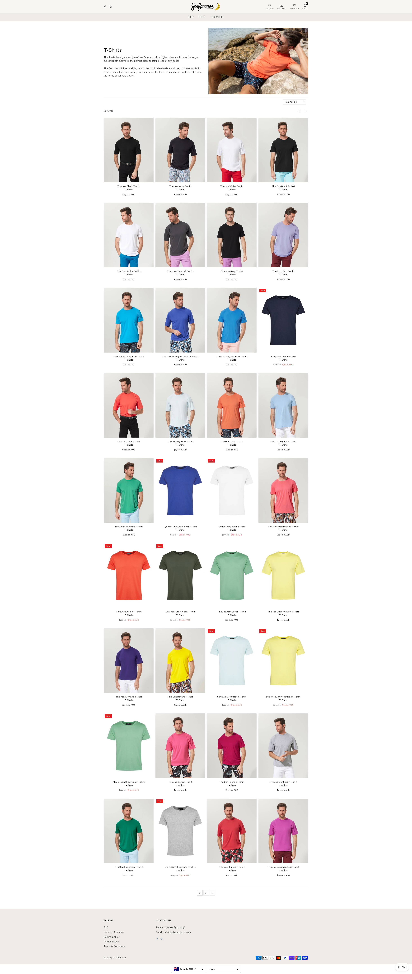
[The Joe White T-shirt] (232, 150)
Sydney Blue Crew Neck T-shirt (180, 528)
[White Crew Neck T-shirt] (232, 490)
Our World (217, 17)
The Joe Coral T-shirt (128, 443)
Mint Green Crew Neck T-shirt (129, 784)
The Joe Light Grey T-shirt (283, 784)
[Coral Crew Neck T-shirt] (129, 575)
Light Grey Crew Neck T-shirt (180, 869)
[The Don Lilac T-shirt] (283, 235)
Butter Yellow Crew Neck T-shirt (283, 698)
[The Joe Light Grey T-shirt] (283, 745)
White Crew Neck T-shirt (232, 528)
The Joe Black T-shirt (128, 188)
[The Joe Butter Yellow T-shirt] (283, 575)
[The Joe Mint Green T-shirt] (232, 575)
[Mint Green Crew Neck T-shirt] (129, 745)
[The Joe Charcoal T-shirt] (180, 235)
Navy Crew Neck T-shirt (283, 358)
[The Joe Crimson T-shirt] (232, 831)
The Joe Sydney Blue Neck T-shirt (180, 358)
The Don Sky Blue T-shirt (283, 443)
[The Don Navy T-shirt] (232, 235)
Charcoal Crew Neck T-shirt (180, 613)
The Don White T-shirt (128, 273)
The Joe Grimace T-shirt (129, 698)
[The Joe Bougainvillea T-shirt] (283, 831)
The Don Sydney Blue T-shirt (128, 358)
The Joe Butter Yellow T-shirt (283, 613)
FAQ (106, 927)
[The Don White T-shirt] (129, 235)
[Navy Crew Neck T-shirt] (283, 320)
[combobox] (188, 969)
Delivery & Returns (114, 932)
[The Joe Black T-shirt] (129, 150)
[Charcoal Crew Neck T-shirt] (180, 575)
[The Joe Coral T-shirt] (129, 405)
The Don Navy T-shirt (231, 273)
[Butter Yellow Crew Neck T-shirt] (283, 660)
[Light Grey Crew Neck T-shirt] (180, 831)
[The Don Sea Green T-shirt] (129, 831)
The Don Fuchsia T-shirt (231, 784)
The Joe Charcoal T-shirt (180, 273)
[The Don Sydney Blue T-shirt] (129, 320)
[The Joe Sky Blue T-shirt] (180, 405)
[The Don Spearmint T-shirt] (129, 490)
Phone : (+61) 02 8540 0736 (170, 927)
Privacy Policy (111, 941)
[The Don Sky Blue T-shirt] (283, 405)
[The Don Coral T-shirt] (232, 405)
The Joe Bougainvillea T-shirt (283, 869)
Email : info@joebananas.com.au (173, 932)
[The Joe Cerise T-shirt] (180, 745)
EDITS (202, 17)
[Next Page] (212, 893)
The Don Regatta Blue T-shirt (231, 358)
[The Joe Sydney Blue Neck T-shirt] (180, 320)
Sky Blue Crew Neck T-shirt (231, 698)
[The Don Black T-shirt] (283, 150)
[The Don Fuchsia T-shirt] (232, 745)
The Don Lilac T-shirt (283, 273)
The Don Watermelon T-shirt (283, 528)
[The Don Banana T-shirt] (180, 660)
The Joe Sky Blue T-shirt (180, 443)
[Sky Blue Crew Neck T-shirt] (232, 660)
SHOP (191, 17)
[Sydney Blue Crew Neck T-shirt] (180, 490)
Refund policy (111, 937)
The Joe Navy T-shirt (180, 188)
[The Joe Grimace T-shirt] (129, 660)
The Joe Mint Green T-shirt (231, 613)
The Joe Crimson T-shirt (231, 869)
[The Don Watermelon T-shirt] (283, 490)
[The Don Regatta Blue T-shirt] (232, 320)
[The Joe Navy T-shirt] (180, 150)
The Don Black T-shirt (283, 188)
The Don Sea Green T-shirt (128, 869)
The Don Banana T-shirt (180, 698)
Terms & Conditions (114, 946)
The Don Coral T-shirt (231, 443)
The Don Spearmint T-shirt (129, 528)
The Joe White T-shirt (231, 188)
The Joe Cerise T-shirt (180, 784)
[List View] (305, 111)
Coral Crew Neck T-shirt (128, 613)
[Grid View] (299, 111)
